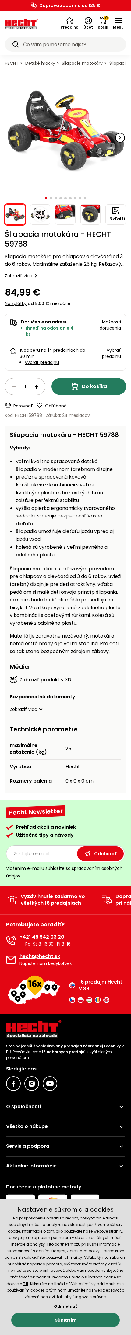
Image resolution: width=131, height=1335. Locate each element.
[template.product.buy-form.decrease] (14, 387)
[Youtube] (50, 1083)
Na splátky (16, 303)
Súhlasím (65, 1320)
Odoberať (105, 854)
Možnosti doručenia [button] (110, 325)
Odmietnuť (65, 1306)
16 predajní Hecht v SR (100, 985)
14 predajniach (63, 350)
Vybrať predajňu (42, 362)
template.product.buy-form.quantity (25, 386)
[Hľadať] (15, 45)
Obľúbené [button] (56, 406)
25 (68, 748)
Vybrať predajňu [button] (111, 353)
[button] (70, 23)
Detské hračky (40, 63)
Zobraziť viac (18, 276)
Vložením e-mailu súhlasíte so (64, 872)
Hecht (12, 63)
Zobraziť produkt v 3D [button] (45, 679)
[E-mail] (11, 960)
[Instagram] (31, 1083)
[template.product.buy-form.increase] (36, 387)
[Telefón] (11, 940)
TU (25, 1283)
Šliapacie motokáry (82, 63)
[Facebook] (13, 1083)
